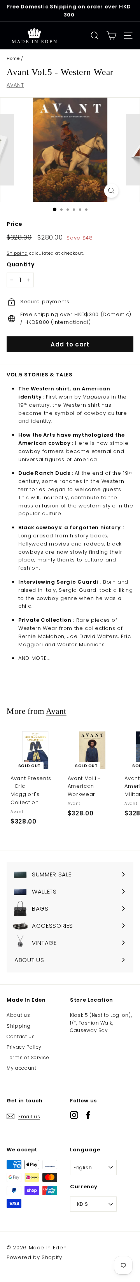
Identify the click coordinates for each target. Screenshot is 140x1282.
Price (14, 224)
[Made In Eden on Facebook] (88, 1115)
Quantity (20, 264)
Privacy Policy (24, 1047)
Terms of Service (28, 1057)
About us (18, 1015)
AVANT (15, 85)
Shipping (17, 253)
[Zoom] (111, 191)
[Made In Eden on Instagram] (74, 1115)
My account (22, 1068)
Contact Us (21, 1036)
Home (13, 58)
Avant (56, 711)
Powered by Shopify (34, 1257)
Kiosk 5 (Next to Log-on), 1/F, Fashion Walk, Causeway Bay (101, 1022)
